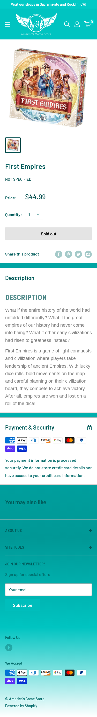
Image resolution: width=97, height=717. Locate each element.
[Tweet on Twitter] (78, 254)
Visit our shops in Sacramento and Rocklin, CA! (48, 4)
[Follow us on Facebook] (8, 647)
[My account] (77, 24)
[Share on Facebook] (58, 254)
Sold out (48, 233)
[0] (87, 24)
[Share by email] (88, 254)
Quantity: (13, 214)
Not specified (18, 179)
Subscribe (22, 605)
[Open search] (67, 24)
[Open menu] (7, 24)
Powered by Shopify (21, 706)
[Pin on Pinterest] (68, 254)
